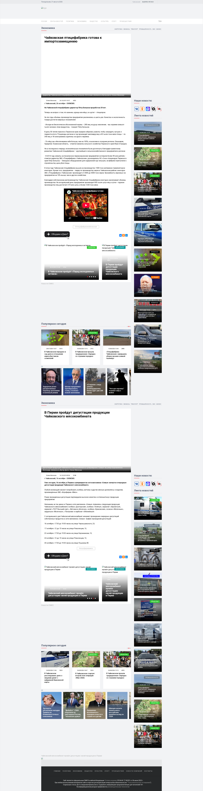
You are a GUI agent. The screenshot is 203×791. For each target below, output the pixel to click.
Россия (44, 21)
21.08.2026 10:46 (144, 634)
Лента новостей (56, 21)
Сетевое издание (111, 780)
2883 (154, 634)
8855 (108, 260)
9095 (154, 532)
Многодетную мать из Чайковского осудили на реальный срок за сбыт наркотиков (147, 315)
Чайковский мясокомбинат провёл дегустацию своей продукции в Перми (114, 590)
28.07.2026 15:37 (144, 259)
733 (154, 561)
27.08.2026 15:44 (144, 585)
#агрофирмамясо (86, 548)
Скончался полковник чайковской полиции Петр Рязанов (147, 290)
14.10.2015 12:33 (112, 577)
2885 (91, 348)
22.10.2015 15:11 (55, 267)
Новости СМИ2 (47, 284)
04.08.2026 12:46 (113, 348)
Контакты (148, 771)
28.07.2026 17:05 (144, 235)
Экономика (81, 21)
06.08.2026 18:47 (144, 159)
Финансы (126, 29)
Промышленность (145, 29)
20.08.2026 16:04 (113, 670)
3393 (154, 507)
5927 (154, 286)
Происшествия (125, 21)
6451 (154, 685)
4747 (64, 267)
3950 (122, 670)
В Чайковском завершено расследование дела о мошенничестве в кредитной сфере (147, 340)
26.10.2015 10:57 (65, 100)
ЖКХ (153, 29)
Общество (94, 21)
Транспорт (134, 29)
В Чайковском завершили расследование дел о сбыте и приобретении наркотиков (147, 512)
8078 (154, 335)
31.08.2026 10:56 (144, 507)
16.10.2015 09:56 (112, 258)
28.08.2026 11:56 (144, 561)
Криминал (124, 333)
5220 (154, 235)
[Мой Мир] (126, 235)
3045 (154, 585)
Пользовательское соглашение (139, 782)
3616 (154, 259)
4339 (91, 670)
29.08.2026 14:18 (144, 532)
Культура (104, 21)
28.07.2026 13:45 (144, 310)
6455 (154, 310)
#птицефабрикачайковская (86, 227)
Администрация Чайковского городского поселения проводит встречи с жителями (69, 272)
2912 (60, 348)
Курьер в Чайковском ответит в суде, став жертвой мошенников (146, 240)
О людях (155, 277)
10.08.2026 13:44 (82, 348)
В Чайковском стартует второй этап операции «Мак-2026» (146, 163)
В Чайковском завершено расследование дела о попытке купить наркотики (147, 589)
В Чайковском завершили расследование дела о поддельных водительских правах (148, 665)
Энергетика (118, 29)
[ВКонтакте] (120, 235)
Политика (70, 21)
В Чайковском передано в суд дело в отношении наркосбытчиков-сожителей (147, 264)
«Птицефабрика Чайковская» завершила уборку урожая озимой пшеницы (85, 355)
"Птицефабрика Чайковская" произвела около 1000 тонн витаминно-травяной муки (147, 538)
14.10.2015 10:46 (55, 589)
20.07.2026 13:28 (144, 335)
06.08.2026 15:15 (51, 348)
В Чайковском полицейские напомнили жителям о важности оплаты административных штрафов (148, 613)
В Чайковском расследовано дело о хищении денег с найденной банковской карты (115, 356)
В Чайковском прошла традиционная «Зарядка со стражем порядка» (54, 354)
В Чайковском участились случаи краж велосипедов (147, 565)
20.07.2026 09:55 (144, 362)
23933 (154, 362)
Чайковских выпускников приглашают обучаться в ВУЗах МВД (67, 594)
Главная (57, 771)
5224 (60, 670)
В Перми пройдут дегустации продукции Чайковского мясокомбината (114, 269)
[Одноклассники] (123, 235)
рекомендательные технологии (118, 787)
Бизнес (158, 29)
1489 (154, 159)
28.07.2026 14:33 (144, 286)
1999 (122, 348)
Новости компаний (134, 771)
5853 (64, 589)
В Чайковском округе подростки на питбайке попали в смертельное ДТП (148, 366)
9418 (108, 579)
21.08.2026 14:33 (144, 607)
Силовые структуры (151, 576)
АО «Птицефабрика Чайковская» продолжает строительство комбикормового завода (147, 639)
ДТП (157, 353)
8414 (154, 607)
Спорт (114, 21)
